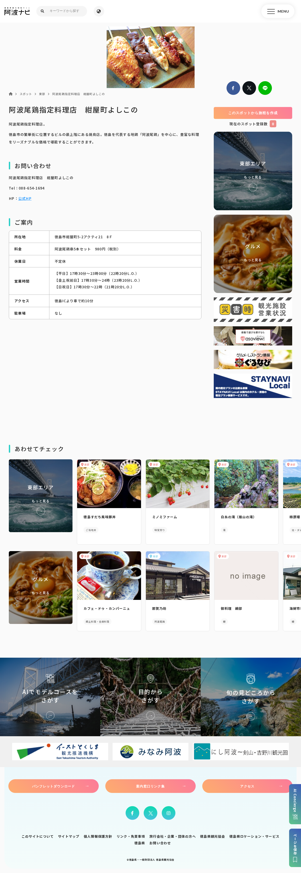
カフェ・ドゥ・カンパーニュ (107, 608)
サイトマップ (68, 836)
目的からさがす (150, 697)
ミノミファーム (164, 516)
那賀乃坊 (159, 608)
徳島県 (139, 843)
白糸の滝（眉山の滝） (238, 516)
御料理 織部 (231, 608)
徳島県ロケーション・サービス (254, 836)
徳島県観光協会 (212, 836)
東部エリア (253, 171)
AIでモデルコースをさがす (50, 697)
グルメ (253, 254)
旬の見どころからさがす (251, 697)
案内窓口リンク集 (150, 786)
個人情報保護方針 (98, 836)
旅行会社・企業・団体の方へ (172, 836)
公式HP (25, 198)
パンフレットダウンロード (53, 786)
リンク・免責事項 (131, 836)
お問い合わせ (160, 843)
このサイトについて (38, 836)
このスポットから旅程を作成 (253, 113)
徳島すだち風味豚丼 (100, 516)
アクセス (247, 786)
